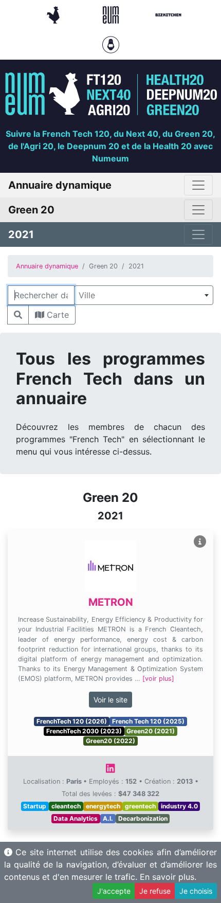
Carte (56, 315)
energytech (103, 806)
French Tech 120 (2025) (148, 721)
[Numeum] (112, 14)
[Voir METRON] (200, 542)
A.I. (108, 818)
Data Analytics (75, 818)
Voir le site (110, 699)
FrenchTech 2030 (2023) (84, 731)
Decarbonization (143, 818)
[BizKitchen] (168, 14)
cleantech (66, 806)
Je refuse (155, 891)
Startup (34, 806)
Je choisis (195, 891)
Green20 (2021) (150, 731)
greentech (140, 806)
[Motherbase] (110, 44)
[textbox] (144, 295)
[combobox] (143, 295)
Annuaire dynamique (47, 266)
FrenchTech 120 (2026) (71, 721)
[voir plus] (158, 678)
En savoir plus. (168, 877)
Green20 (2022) (110, 741)
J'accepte (114, 891)
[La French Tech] (54, 14)
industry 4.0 (179, 806)
